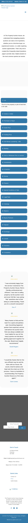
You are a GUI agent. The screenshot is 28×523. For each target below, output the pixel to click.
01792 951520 (7, 1)
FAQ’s (12, 478)
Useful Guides (14, 480)
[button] (25, 12)
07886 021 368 (21, 1)
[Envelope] (17, 508)
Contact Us (13, 476)
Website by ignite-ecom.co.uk (14, 519)
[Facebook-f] (11, 508)
